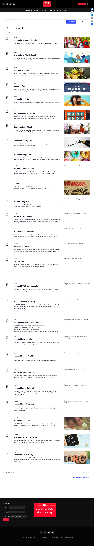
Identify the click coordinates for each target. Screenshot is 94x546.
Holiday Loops (68, 537)
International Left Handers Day (26, 437)
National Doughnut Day (23, 154)
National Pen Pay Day (23, 140)
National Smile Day (22, 99)
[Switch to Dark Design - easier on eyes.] (89, 10)
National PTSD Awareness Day (26, 286)
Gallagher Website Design (72, 541)
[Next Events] (7, 28)
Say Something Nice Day (24, 127)
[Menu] (3, 10)
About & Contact (45, 537)
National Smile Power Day (24, 231)
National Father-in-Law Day (25, 388)
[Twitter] (92, 12)
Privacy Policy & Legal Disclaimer (51, 541)
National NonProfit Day (23, 454)
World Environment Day (24, 168)
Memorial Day (19, 86)
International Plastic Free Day (26, 55)
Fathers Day (19, 261)
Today (12, 28)
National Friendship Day (24, 404)
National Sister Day (22, 420)
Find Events (71, 22)
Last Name (5, 512)
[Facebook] (92, 9)
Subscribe (81, 4)
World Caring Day (21, 201)
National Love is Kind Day (24, 356)
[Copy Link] (92, 17)
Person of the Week (55, 10)
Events (36, 10)
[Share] (92, 23)
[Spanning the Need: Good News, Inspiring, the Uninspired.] (47, 4)
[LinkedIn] (92, 14)
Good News (28, 10)
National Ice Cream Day (23, 339)
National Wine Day (21, 70)
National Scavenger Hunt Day (26, 40)
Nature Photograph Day (23, 216)
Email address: (7, 516)
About (66, 10)
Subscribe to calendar (80, 477)
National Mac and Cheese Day (26, 322)
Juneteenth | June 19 (22, 246)
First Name (5, 507)
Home (22, 537)
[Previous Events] (5, 28)
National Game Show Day (24, 113)
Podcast (43, 10)
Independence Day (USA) (24, 301)
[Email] (92, 20)
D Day (16, 183)
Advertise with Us (57, 537)
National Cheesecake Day (24, 372)
